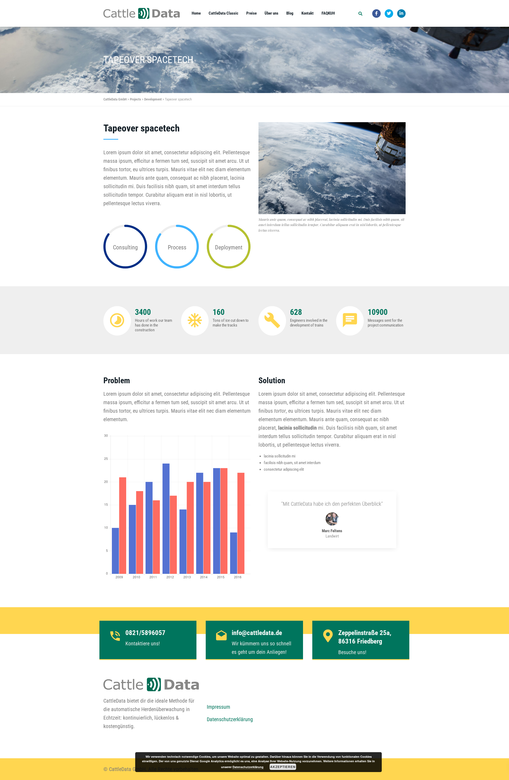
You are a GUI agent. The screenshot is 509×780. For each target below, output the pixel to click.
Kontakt (307, 13)
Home (196, 13)
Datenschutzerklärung (230, 719)
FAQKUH (328, 13)
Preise (251, 13)
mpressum (219, 707)
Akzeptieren (283, 766)
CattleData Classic (223, 13)
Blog (289, 13)
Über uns (271, 13)
